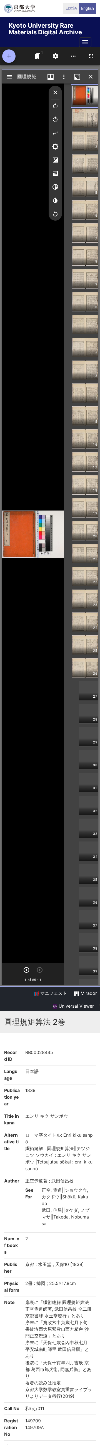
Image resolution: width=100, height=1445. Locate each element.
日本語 (71, 8)
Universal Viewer (75, 1006)
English (87, 8)
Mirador (88, 993)
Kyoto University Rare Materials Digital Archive (45, 28)
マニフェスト (53, 993)
